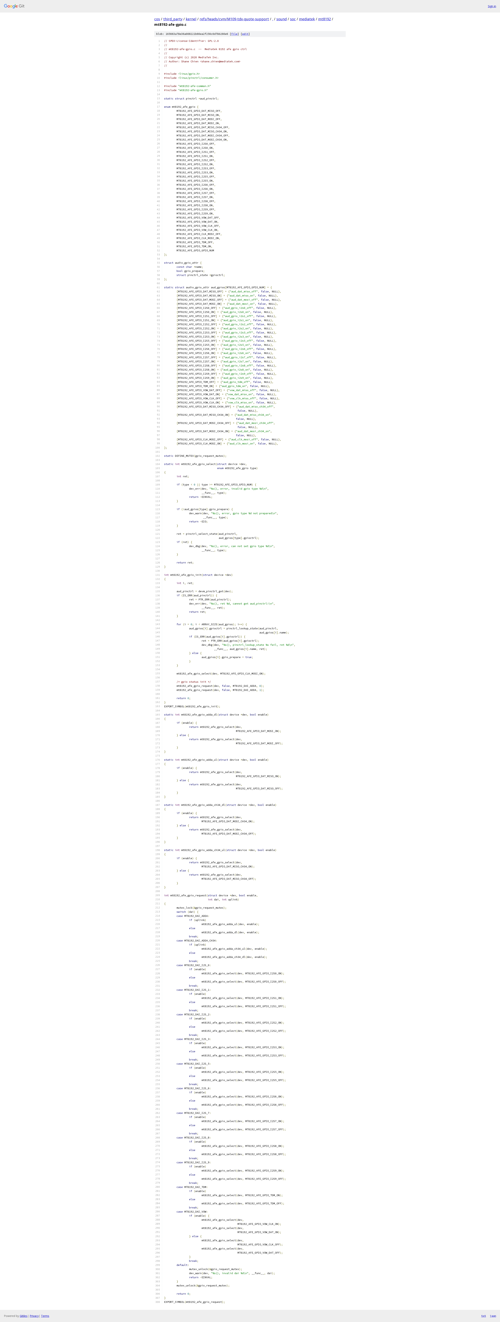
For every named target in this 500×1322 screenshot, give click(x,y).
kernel (191, 19)
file (234, 34)
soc (293, 19)
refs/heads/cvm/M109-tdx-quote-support (234, 19)
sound (281, 19)
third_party (172, 19)
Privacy (34, 1316)
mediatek (307, 19)
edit (245, 34)
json (493, 1316)
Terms (45, 1316)
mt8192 (324, 19)
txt (483, 1316)
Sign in (492, 6)
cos (157, 19)
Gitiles (23, 1316)
